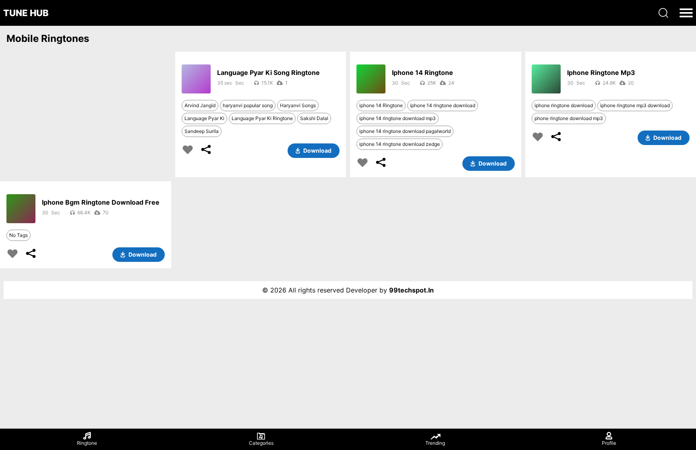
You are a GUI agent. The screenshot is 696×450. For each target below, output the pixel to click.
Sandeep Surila (201, 131)
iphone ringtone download (563, 105)
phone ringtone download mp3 (568, 118)
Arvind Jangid (199, 105)
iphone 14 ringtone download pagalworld (405, 131)
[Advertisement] (85, 111)
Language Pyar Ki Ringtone (262, 118)
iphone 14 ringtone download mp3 (397, 118)
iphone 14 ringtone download (442, 105)
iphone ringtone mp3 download (635, 105)
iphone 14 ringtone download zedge (399, 144)
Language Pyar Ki (204, 118)
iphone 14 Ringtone (381, 105)
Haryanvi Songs (298, 105)
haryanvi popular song (248, 105)
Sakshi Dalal (314, 118)
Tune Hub (26, 13)
